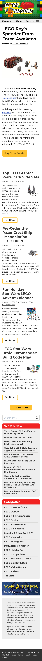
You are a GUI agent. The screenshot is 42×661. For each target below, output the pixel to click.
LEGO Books (11, 520)
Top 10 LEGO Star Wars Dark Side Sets (20, 175)
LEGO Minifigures (14, 541)
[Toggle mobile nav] (38, 21)
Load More (21, 407)
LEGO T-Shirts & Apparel (17, 516)
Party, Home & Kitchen (16, 546)
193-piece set (9, 98)
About (19, 21)
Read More (10, 220)
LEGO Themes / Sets (15, 507)
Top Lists (9, 575)
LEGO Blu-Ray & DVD (15, 563)
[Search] (37, 417)
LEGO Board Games (15, 524)
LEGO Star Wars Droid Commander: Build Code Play (19, 353)
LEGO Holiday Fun (14, 550)
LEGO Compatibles (14, 554)
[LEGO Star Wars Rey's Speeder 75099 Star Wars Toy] (21, 65)
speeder (6, 112)
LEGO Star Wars (20, 44)
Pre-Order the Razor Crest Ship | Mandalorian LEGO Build (17, 234)
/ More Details (14, 153)
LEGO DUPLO (11, 511)
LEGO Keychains (13, 537)
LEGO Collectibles (14, 528)
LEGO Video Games (15, 567)
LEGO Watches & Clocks (17, 558)
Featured (7, 21)
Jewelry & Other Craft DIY (18, 533)
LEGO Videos (11, 571)
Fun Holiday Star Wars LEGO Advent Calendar (17, 293)
